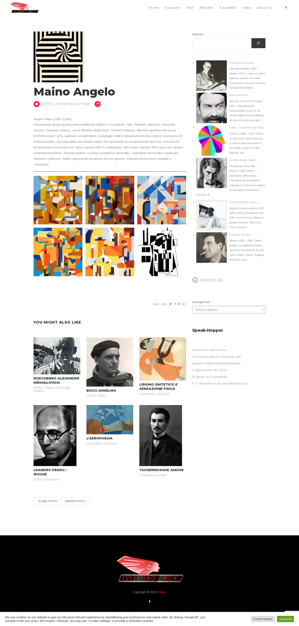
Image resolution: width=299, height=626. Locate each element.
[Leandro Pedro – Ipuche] (55, 435)
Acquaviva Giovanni (241, 62)
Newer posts (75, 501)
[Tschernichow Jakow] (160, 435)
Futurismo (173, 8)
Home (154, 8)
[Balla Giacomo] (211, 108)
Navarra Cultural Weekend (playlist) (216, 363)
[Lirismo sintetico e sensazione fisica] (162, 358)
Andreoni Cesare (239, 234)
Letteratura (64, 104)
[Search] (258, 43)
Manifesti (163, 393)
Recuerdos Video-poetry (209, 350)
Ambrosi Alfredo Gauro (243, 202)
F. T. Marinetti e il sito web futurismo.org (219, 383)
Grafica (39, 390)
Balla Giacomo (238, 95)
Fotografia (63, 387)
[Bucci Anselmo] (109, 361)
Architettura (147, 475)
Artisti (46, 104)
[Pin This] (179, 304)
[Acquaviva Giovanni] (211, 75)
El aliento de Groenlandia (209, 376)
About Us (264, 8)
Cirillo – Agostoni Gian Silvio (246, 127)
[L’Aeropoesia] (109, 419)
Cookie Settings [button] (263, 619)
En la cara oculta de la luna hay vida (216, 356)
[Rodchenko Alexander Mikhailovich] (57, 355)
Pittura (83, 104)
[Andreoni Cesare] (211, 247)
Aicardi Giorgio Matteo (243, 160)
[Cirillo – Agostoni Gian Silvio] (211, 140)
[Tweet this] (170, 304)
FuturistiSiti (227, 8)
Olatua (161, 592)
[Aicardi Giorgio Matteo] (211, 173)
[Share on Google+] (184, 304)
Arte (190, 8)
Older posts (47, 501)
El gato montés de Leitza (209, 370)
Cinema (49, 387)
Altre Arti (206, 8)
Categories (201, 302)
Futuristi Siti (211, 280)
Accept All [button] (285, 619)
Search (197, 34)
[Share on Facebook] (175, 304)
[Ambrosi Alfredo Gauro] (211, 215)
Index (246, 8)
